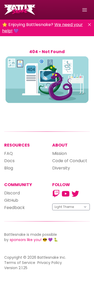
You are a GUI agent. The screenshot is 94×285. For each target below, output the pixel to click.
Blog (8, 168)
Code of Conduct (69, 161)
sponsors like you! (26, 239)
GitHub (11, 200)
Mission (59, 153)
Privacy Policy (49, 262)
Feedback (14, 208)
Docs (9, 161)
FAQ (8, 153)
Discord (12, 193)
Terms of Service (19, 262)
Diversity (61, 168)
